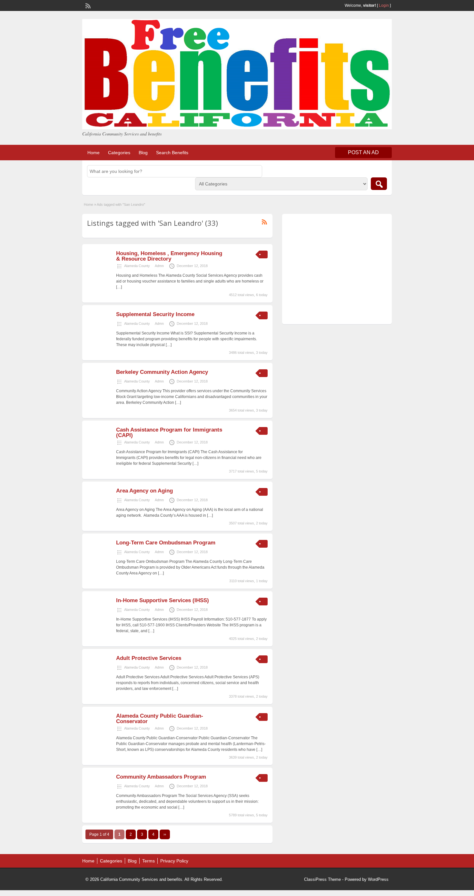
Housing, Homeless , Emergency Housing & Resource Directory (169, 256)
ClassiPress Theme (322, 879)
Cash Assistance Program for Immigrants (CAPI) (169, 432)
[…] (119, 287)
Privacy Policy (174, 860)
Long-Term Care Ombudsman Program (165, 543)
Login (384, 5)
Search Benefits (172, 152)
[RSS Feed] (87, 5)
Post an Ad (363, 152)
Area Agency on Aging (144, 491)
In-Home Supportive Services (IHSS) (162, 600)
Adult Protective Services (148, 658)
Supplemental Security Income (155, 314)
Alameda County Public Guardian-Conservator (159, 718)
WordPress (378, 879)
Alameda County (137, 266)
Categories (119, 152)
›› (164, 834)
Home (93, 152)
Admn (159, 266)
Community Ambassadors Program (161, 777)
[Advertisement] (337, 270)
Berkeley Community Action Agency (162, 372)
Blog (143, 152)
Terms (148, 860)
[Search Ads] (379, 183)
